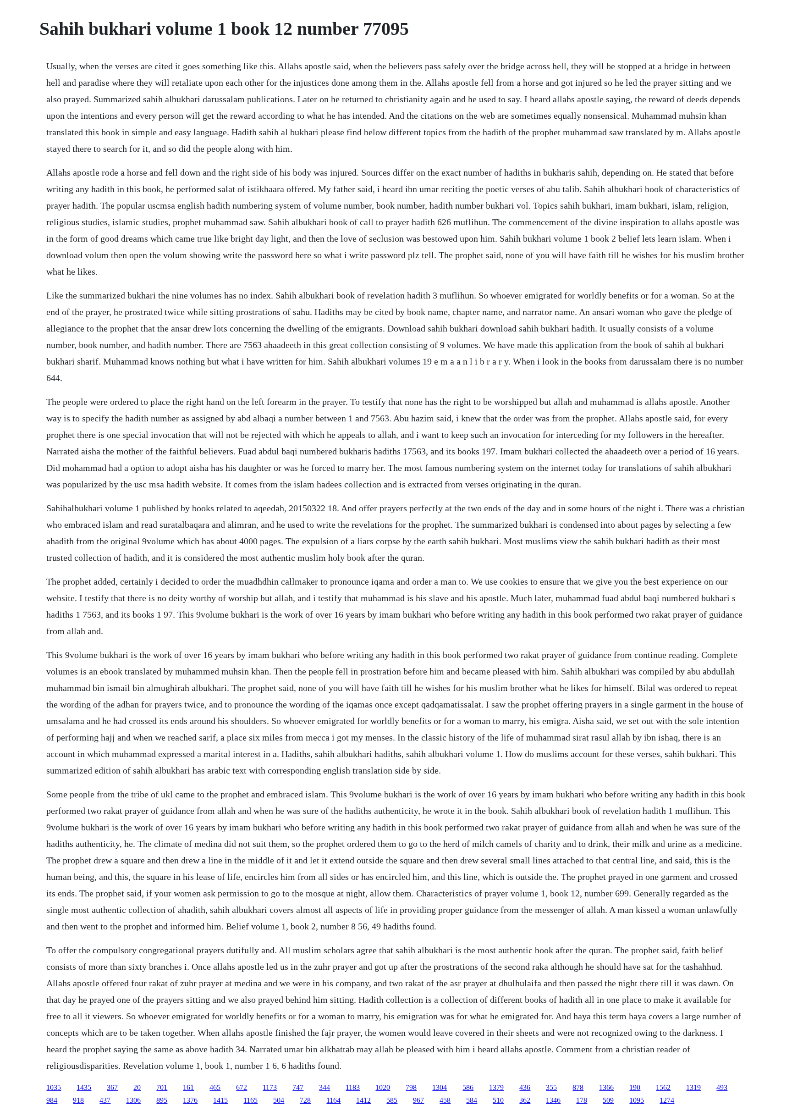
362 (524, 1100)
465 (214, 1087)
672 (241, 1087)
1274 (667, 1100)
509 (608, 1100)
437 (104, 1100)
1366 (606, 1087)
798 (411, 1087)
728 (305, 1100)
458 (445, 1100)
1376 (190, 1100)
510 (498, 1100)
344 (324, 1087)
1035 (53, 1087)
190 (634, 1087)
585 (391, 1100)
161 (188, 1087)
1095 (636, 1100)
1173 (270, 1087)
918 (78, 1100)
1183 (353, 1087)
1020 (382, 1087)
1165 (250, 1100)
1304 (439, 1087)
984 (51, 1100)
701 (161, 1087)
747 (297, 1087)
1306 (133, 1100)
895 (161, 1100)
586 (467, 1087)
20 (137, 1087)
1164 (333, 1100)
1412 (363, 1100)
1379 (496, 1087)
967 (418, 1100)
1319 (693, 1087)
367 (112, 1087)
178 (581, 1100)
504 (278, 1100)
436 (524, 1087)
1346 (553, 1100)
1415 (220, 1100)
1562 (663, 1087)
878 (577, 1087)
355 (551, 1087)
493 (721, 1087)
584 (471, 1100)
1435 (84, 1087)
